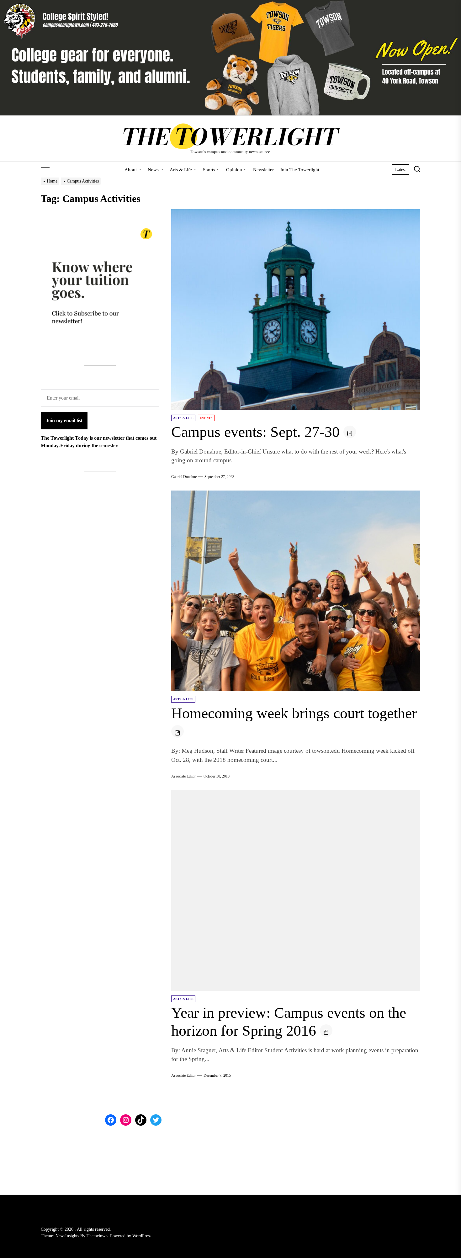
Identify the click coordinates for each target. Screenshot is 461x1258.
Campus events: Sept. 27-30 (255, 431)
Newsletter (263, 169)
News (153, 169)
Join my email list (64, 420)
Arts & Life (181, 169)
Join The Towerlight (299, 169)
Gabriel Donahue (184, 477)
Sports (209, 169)
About (131, 169)
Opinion (234, 169)
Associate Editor (183, 776)
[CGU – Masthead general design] (230, 3)
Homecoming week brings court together (294, 713)
